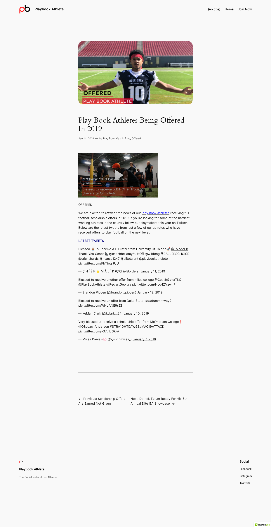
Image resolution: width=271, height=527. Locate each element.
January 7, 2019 (144, 339)
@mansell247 (110, 258)
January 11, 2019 (152, 271)
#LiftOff (138, 254)
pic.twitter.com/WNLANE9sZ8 (100, 305)
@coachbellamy (121, 254)
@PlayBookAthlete (91, 284)
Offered (136, 138)
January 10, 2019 (136, 313)
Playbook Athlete (49, 9)
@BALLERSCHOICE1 (176, 254)
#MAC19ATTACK (151, 326)
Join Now (245, 9)
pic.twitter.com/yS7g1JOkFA (98, 331)
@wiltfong (152, 254)
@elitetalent (129, 258)
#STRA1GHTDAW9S (124, 326)
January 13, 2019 (150, 292)
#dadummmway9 (158, 301)
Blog (127, 138)
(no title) (214, 9)
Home (229, 9)
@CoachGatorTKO (168, 279)
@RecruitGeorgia (118, 284)
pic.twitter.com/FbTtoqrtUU (98, 263)
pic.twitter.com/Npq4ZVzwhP (154, 284)
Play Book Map (112, 138)
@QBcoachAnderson (93, 326)
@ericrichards (88, 258)
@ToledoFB (179, 249)
